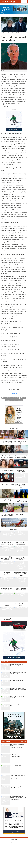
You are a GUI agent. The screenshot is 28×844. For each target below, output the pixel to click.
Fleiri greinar (23, 741)
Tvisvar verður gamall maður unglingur (17, 776)
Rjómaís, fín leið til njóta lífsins (21, 604)
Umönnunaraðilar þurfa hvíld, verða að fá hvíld (7, 543)
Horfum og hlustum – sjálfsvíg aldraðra (21, 543)
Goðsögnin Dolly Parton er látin (7, 588)
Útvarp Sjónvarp (18, 400)
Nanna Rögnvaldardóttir (16, 787)
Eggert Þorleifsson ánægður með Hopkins (7, 456)
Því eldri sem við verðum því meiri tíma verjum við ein (21, 486)
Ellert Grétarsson (15, 799)
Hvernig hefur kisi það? (7, 500)
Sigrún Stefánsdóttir (15, 756)
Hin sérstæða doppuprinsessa (7, 573)
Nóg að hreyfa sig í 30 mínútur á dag (18, 704)
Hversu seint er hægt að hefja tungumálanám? (21, 456)
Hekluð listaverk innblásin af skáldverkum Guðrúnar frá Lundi (21, 574)
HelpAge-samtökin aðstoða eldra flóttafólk (21, 500)
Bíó (3, 397)
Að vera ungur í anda (21, 514)
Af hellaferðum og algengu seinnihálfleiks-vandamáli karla (18, 797)
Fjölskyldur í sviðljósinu (7, 470)
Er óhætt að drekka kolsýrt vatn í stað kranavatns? (21, 589)
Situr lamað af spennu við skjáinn (20, 442)
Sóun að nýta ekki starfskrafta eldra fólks (7, 442)
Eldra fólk (8, 397)
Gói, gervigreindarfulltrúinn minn (17, 745)
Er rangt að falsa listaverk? (7, 604)
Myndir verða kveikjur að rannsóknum (7, 618)
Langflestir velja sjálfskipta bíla (21, 470)
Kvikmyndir (15, 397)
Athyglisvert (9, 400)
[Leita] (22, 1)
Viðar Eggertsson (15, 778)
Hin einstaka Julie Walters (7, 484)
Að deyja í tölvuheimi (15, 765)
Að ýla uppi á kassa (15, 754)
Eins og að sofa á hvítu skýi (17, 680)
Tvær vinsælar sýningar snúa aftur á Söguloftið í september (7, 558)
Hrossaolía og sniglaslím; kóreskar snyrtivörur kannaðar (20, 558)
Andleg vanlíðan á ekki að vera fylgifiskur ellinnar (7, 514)
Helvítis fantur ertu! (21, 618)
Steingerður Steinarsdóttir (16, 747)
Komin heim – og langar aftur (17, 786)
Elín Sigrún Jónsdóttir (16, 767)
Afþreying (23, 397)
